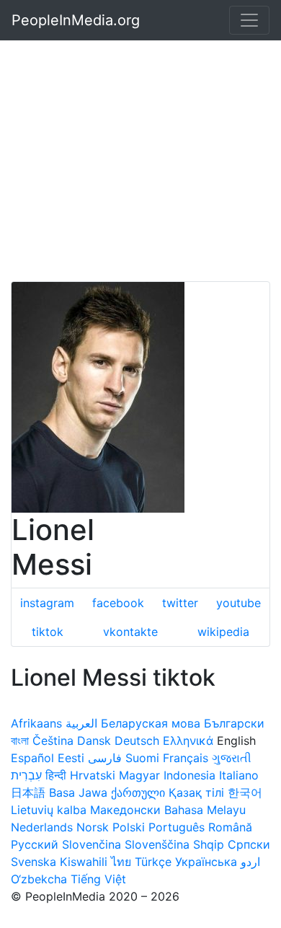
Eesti (71, 758)
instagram (47, 603)
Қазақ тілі (196, 792)
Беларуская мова (150, 723)
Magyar (139, 775)
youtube (238, 603)
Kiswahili (83, 861)
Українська (206, 861)
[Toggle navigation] (249, 20)
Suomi (142, 758)
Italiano (239, 775)
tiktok (47, 631)
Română (230, 827)
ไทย (121, 861)
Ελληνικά (188, 740)
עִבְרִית (26, 775)
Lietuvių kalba (48, 810)
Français (185, 758)
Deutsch (137, 740)
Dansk (94, 740)
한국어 (245, 792)
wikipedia (223, 631)
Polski (128, 827)
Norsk (92, 827)
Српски (249, 844)
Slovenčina (91, 844)
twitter (180, 603)
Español (32, 758)
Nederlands (42, 827)
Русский (34, 844)
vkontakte (130, 631)
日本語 (28, 792)
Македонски (125, 810)
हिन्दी (55, 775)
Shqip (208, 844)
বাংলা (20, 740)
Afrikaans (36, 723)
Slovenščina (157, 844)
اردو (250, 861)
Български (234, 723)
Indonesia (189, 775)
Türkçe (153, 861)
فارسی (105, 758)
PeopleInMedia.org (76, 20)
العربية (81, 723)
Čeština (52, 740)
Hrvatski (92, 775)
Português (176, 827)
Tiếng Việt (98, 879)
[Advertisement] (140, 140)
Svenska (33, 861)
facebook (118, 603)
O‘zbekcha (39, 879)
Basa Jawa (78, 792)
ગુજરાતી (231, 758)
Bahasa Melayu (205, 810)
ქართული (138, 792)
